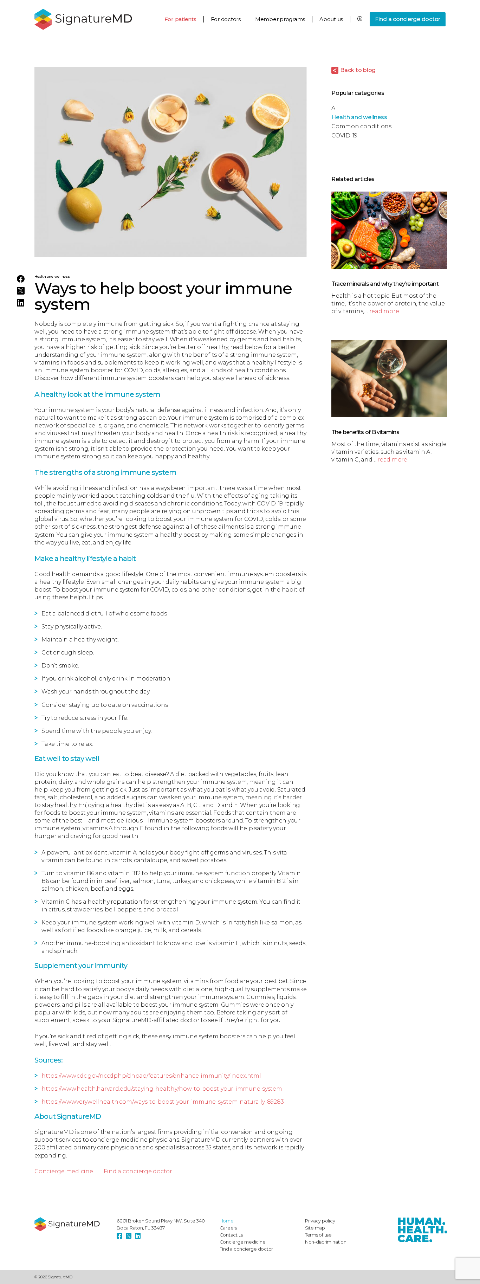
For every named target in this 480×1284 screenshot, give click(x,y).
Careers (228, 1228)
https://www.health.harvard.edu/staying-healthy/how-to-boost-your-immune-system (161, 1088)
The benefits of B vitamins (365, 432)
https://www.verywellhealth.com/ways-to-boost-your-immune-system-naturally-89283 (162, 1101)
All (334, 108)
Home (227, 1221)
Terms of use (318, 1235)
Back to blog (358, 70)
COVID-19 (344, 135)
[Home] (72, 1224)
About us (331, 19)
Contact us (231, 1235)
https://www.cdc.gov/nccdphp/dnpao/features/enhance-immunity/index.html (151, 1075)
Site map (315, 1228)
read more (384, 311)
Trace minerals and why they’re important (385, 283)
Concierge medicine (63, 1171)
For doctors (226, 19)
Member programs (280, 19)
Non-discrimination (325, 1242)
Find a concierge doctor (407, 19)
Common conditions (361, 126)
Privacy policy (320, 1221)
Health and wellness (52, 276)
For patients (180, 19)
